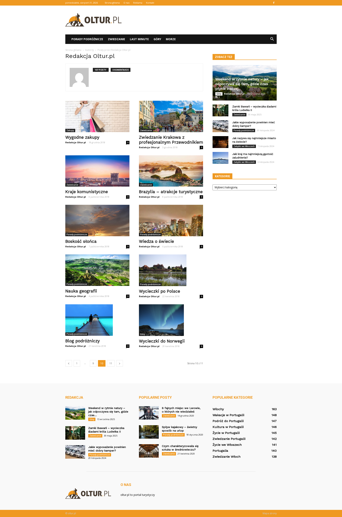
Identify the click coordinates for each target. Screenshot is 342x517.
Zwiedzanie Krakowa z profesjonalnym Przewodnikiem (171, 140)
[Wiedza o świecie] (171, 220)
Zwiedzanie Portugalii (229, 439)
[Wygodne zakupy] (97, 116)
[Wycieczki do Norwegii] (171, 320)
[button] (272, 39)
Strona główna (112, 2)
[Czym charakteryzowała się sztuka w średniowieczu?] (149, 451)
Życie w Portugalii (226, 433)
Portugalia (220, 450)
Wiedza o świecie (156, 241)
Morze (171, 39)
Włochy (218, 409)
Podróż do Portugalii (228, 421)
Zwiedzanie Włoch (226, 456)
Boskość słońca (81, 241)
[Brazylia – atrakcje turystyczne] (171, 171)
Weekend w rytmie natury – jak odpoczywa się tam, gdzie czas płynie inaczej (242, 84)
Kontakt (150, 2)
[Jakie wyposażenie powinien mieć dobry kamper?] (220, 126)
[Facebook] (274, 3)
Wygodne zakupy (82, 137)
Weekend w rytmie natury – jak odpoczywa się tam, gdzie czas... (108, 411)
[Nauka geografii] (97, 270)
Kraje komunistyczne (86, 191)
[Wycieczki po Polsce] (171, 270)
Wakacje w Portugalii (228, 415)
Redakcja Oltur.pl (75, 142)
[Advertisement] (205, 20)
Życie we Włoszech (227, 445)
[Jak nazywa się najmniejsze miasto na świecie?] (220, 142)
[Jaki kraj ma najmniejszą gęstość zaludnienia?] (220, 158)
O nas (126, 2)
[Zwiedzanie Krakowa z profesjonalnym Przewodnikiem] (171, 116)
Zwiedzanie (116, 39)
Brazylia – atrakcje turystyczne (171, 191)
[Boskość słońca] (97, 220)
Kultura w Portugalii (228, 427)
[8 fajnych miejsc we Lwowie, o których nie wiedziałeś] (149, 413)
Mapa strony (270, 513)
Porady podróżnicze (87, 39)
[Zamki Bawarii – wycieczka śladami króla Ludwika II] (220, 110)
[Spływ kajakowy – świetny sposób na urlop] (149, 432)
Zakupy (70, 130)
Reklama (137, 2)
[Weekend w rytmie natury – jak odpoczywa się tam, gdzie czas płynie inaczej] (75, 413)
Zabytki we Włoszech (244, 146)
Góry (157, 39)
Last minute (139, 39)
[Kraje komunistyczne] (97, 171)
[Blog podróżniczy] (97, 320)
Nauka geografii (81, 290)
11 (110, 363)
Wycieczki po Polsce (159, 291)
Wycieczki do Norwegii (162, 341)
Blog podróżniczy (82, 340)
